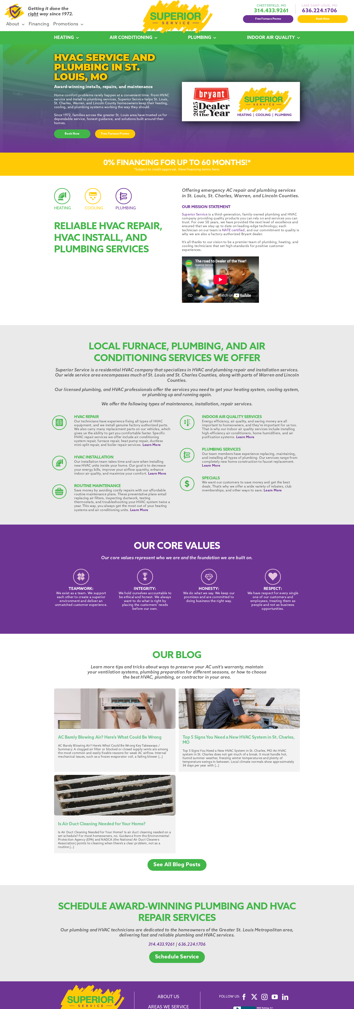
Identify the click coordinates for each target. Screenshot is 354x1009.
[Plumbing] (129, 201)
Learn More (152, 445)
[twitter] (254, 997)
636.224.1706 (319, 11)
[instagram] (264, 997)
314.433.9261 (271, 11)
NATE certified (233, 230)
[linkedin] (285, 997)
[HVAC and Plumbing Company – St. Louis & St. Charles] (177, 1)
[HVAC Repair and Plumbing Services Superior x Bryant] (92, 986)
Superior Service (195, 214)
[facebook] (244, 997)
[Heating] (67, 201)
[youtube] (275, 997)
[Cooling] (98, 201)
